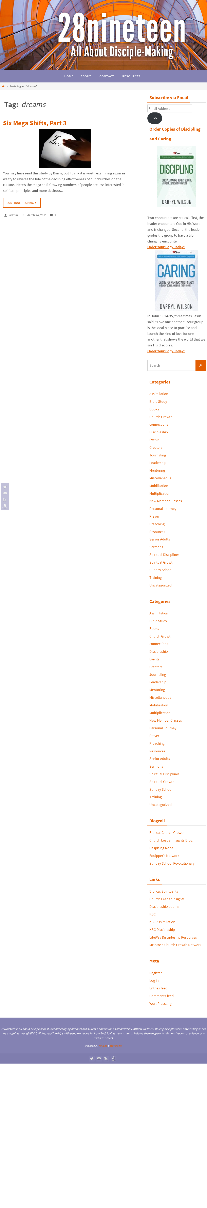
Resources (157, 531)
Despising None (161, 848)
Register (155, 973)
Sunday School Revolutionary (171, 863)
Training (155, 577)
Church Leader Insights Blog (170, 840)
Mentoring (157, 470)
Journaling (157, 455)
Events (154, 439)
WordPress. (116, 1045)
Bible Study (158, 401)
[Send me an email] (4, 493)
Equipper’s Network (164, 855)
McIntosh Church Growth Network (175, 944)
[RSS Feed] (4, 500)
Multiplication (159, 493)
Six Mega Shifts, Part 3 (35, 123)
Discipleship (158, 432)
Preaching (157, 524)
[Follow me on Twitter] (4, 487)
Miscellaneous (160, 478)
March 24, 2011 (36, 215)
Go (155, 118)
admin (13, 215)
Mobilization (158, 485)
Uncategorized (160, 585)
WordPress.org (160, 1003)
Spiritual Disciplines (164, 554)
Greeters (155, 447)
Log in (154, 980)
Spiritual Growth (161, 562)
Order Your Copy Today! (166, 351)
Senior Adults (159, 539)
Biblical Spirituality (163, 891)
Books (154, 409)
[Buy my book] (4, 506)
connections (158, 424)
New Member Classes (165, 501)
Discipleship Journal (165, 906)
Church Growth (160, 416)
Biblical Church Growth (167, 832)
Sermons (156, 547)
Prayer (154, 516)
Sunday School (160, 569)
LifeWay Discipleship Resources (173, 937)
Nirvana (102, 1045)
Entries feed (158, 988)
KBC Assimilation (162, 922)
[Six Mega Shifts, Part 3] (65, 148)
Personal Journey (162, 508)
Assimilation (158, 393)
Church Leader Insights (167, 899)
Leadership (157, 462)
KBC (152, 914)
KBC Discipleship (162, 929)
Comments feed (161, 995)
